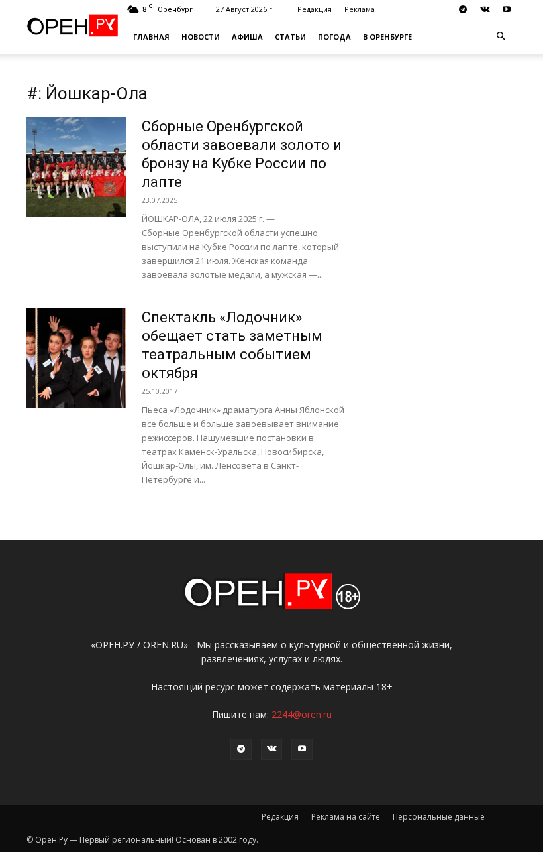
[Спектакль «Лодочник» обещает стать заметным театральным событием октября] (76, 358)
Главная (151, 37)
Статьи (290, 37)
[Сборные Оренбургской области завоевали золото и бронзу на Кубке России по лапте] (76, 167)
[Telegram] (463, 9)
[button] (501, 36)
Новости (200, 37)
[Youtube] (507, 9)
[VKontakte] (485, 9)
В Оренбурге (387, 37)
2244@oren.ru (302, 714)
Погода (334, 37)
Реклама (359, 9)
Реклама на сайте (345, 816)
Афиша (247, 37)
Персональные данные (439, 816)
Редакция (314, 9)
